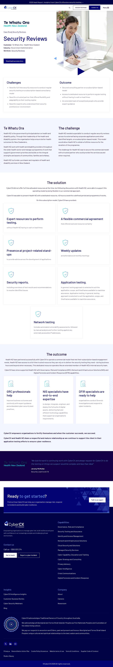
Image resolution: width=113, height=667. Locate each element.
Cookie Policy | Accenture (39, 651)
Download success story (14, 61)
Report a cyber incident (28, 555)
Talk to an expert (97, 500)
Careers (61, 599)
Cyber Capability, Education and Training (73, 555)
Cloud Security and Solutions (69, 545)
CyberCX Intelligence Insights (15, 594)
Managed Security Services (68, 550)
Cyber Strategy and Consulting (69, 559)
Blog (5, 608)
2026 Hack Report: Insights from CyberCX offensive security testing (55, 2)
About (60, 594)
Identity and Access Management (70, 536)
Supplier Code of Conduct (89, 651)
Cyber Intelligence (65, 569)
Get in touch (10, 555)
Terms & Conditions (72, 651)
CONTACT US (94, 7)
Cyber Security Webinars (13, 603)
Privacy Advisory (64, 564)
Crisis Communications (67, 573)
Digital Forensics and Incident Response (73, 578)
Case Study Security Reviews (15, 32)
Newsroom (62, 603)
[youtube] (15, 644)
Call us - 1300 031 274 (13, 549)
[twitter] (6, 644)
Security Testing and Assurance (70, 531)
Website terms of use (57, 651)
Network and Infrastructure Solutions (72, 541)
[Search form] (69, 8)
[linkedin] (10, 644)
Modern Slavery (9, 656)
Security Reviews (18, 51)
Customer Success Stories (14, 599)
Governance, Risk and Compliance (71, 527)
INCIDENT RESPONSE (81, 7)
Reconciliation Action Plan (20, 651)
